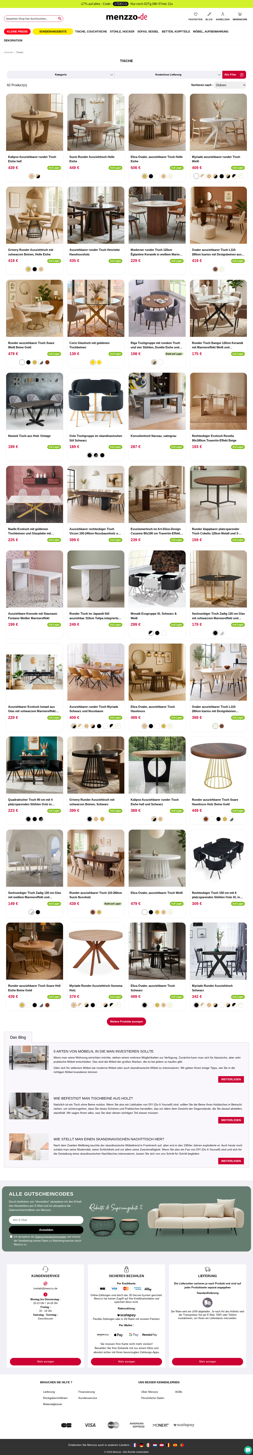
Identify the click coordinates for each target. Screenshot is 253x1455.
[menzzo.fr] (135, 1445)
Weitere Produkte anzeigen (126, 1021)
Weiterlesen (231, 1079)
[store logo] (126, 17)
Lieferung (49, 1391)
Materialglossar (52, 1404)
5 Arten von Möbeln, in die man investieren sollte (104, 1051)
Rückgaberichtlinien (55, 1398)
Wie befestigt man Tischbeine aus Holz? (93, 1098)
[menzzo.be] (168, 1445)
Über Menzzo (149, 1391)
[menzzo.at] (162, 1445)
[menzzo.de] (141, 1445)
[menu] (126, 35)
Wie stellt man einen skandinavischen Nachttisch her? (109, 1139)
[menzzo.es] (175, 1445)
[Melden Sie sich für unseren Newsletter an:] (46, 1220)
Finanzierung (86, 1391)
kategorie (61, 74)
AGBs (178, 1391)
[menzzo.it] (148, 1445)
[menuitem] (17, 31)
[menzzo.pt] (182, 1445)
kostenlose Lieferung (168, 74)
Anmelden (46, 1229)
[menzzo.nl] (155, 1445)
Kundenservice (87, 1398)
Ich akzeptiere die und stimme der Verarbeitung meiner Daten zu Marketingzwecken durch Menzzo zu (47, 1240)
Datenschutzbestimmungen (50, 1236)
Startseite (8, 52)
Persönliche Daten (152, 1398)
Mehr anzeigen (45, 1361)
